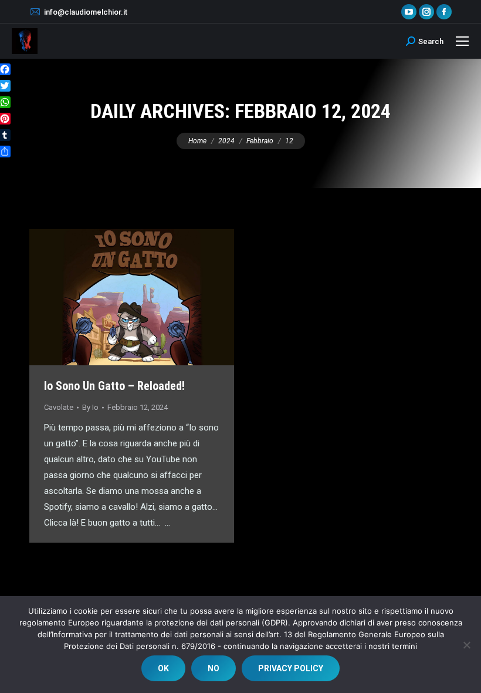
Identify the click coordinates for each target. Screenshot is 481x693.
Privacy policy (290, 668)
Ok (163, 668)
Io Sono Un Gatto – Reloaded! (114, 386)
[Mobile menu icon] (462, 41)
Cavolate (58, 407)
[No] (466, 645)
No (213, 668)
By (90, 407)
